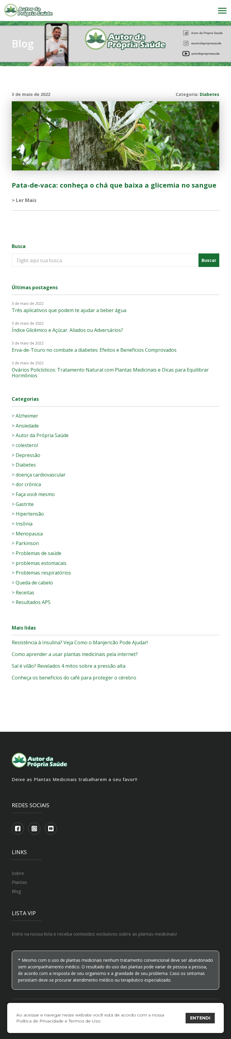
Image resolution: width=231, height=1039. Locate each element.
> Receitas (23, 592)
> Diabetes (24, 464)
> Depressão (26, 455)
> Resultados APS (31, 602)
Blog (16, 891)
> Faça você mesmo (33, 494)
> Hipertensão (28, 513)
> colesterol (25, 445)
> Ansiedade (25, 425)
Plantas (19, 882)
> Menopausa (27, 533)
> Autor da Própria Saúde (40, 435)
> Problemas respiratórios (41, 572)
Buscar (209, 260)
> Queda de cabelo (32, 582)
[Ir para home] (29, 10)
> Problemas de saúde (36, 553)
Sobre (18, 873)
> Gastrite (23, 504)
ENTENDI (200, 1018)
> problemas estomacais (39, 563)
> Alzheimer (25, 415)
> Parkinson (25, 543)
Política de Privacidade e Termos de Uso (58, 1021)
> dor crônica (26, 484)
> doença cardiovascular (39, 474)
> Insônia (22, 523)
